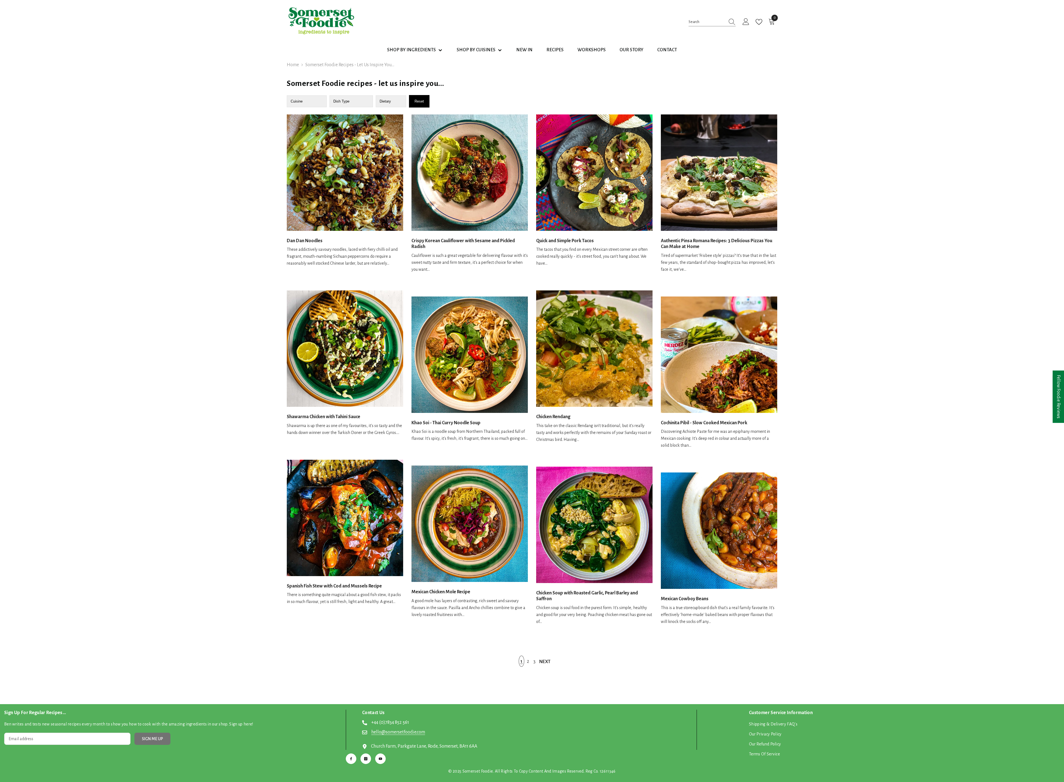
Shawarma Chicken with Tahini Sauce (323, 416)
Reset (419, 101)
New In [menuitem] (524, 49)
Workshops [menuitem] (591, 49)
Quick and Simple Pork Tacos (565, 240)
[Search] (712, 21)
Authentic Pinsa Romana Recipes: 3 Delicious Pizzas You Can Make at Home (716, 243)
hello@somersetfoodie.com (398, 732)
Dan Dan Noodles (305, 240)
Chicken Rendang (553, 416)
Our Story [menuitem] (631, 49)
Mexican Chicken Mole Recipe (440, 591)
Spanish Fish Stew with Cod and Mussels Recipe (334, 586)
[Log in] (746, 22)
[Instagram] (365, 758)
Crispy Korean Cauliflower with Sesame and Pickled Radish (463, 243)
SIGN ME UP (152, 739)
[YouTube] (380, 758)
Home (293, 64)
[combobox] (707, 21)
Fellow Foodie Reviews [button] (1058, 396)
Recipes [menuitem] (555, 49)
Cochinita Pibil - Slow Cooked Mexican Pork (704, 422)
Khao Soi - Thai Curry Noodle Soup (445, 422)
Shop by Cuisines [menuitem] (476, 49)
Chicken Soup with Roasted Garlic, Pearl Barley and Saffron (587, 596)
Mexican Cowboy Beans (685, 598)
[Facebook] (351, 758)
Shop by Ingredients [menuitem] (411, 49)
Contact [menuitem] (667, 49)
